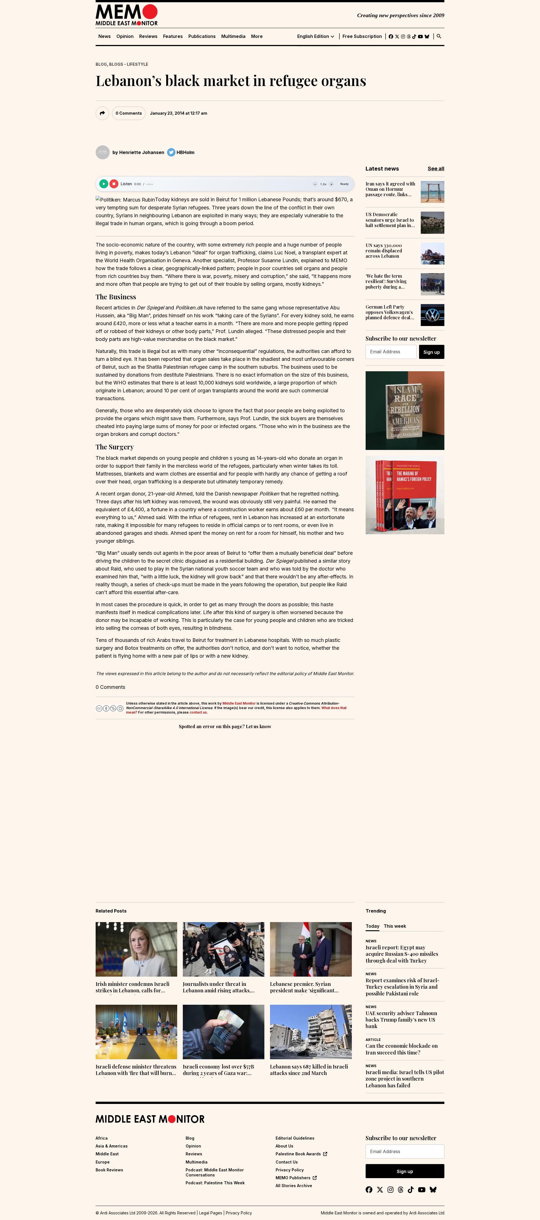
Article (373, 1040)
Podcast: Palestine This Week (215, 1182)
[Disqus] (225, 807)
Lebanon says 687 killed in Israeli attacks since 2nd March (309, 1069)
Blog (101, 64)
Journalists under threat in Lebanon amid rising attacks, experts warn (217, 988)
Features (173, 36)
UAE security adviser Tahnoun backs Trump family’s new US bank (401, 1020)
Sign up (432, 352)
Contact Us (287, 1162)
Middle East (107, 1153)
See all (436, 168)
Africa (102, 1138)
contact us (198, 712)
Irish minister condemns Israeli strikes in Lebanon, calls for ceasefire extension (132, 988)
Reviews (148, 36)
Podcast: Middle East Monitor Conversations (215, 1172)
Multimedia (233, 36)
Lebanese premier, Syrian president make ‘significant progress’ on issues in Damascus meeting (307, 988)
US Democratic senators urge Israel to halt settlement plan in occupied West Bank (390, 220)
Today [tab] (372, 926)
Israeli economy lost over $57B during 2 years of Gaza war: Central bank (218, 1070)
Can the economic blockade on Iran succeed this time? (402, 1049)
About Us (284, 1146)
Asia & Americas (112, 1146)
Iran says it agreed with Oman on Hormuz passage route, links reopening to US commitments (390, 189)
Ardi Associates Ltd (426, 1212)
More (257, 36)
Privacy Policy (290, 1169)
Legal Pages (210, 1212)
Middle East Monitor (239, 703)
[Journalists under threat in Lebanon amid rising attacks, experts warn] (223, 949)
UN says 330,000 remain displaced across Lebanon (384, 251)
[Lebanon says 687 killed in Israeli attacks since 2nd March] (311, 1032)
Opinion (125, 36)
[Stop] (113, 183)
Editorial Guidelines (295, 1138)
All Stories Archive (294, 1185)
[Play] (103, 183)
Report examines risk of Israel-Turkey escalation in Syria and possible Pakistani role (402, 987)
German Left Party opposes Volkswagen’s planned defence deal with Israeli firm (389, 312)
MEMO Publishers (293, 1177)
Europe (103, 1162)
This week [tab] (395, 926)
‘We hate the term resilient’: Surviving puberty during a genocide (386, 281)
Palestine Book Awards (298, 1153)
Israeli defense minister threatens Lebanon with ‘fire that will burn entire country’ (136, 1070)
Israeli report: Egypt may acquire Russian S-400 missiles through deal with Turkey (402, 954)
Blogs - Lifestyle (128, 64)
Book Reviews (109, 1169)
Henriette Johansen (141, 152)
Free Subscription (362, 36)
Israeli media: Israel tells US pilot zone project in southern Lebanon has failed (405, 1079)
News (104, 36)
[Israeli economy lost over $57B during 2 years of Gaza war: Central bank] (223, 1032)
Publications (202, 36)
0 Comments (129, 113)
